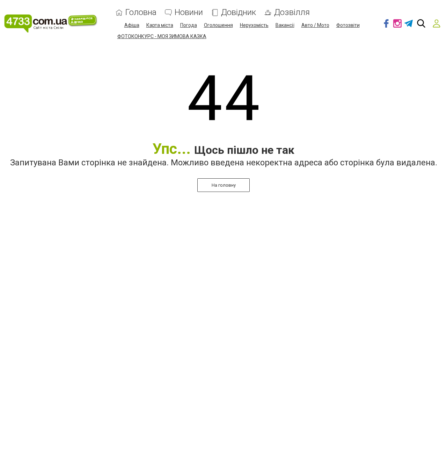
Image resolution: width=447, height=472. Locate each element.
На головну (224, 185)
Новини (189, 12)
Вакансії (285, 25)
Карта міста (159, 25)
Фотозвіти (348, 25)
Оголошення (218, 25)
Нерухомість (254, 25)
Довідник (238, 12)
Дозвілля (292, 12)
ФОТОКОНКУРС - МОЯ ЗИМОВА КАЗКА (161, 36)
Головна (140, 12)
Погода (188, 25)
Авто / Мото (315, 25)
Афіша (131, 25)
